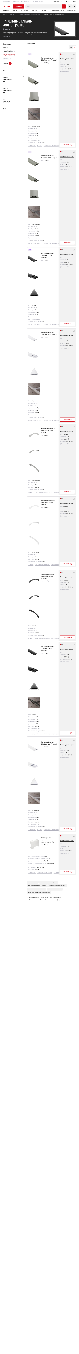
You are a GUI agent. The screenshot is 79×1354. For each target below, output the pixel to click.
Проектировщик (15, 1)
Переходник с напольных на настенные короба (47, 840)
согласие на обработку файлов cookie (61, 1345)
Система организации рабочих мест (29, 14)
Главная (5, 14)
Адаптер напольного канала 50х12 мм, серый (48, 430)
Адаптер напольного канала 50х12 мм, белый (48, 503)
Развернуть (6, 36)
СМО (22, 1)
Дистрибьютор (6, 1)
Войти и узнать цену (67, 59)
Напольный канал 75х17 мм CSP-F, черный (47, 255)
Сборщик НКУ (27, 1)
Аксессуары (32, 145)
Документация (55, 492)
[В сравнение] (74, 54)
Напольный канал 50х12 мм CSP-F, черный (47, 648)
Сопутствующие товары (51, 145)
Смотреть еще (7, 58)
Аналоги (39, 145)
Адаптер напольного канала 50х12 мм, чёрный (48, 576)
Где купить (35, 10)
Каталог (12, 14)
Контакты (43, 10)
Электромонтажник (37, 1)
